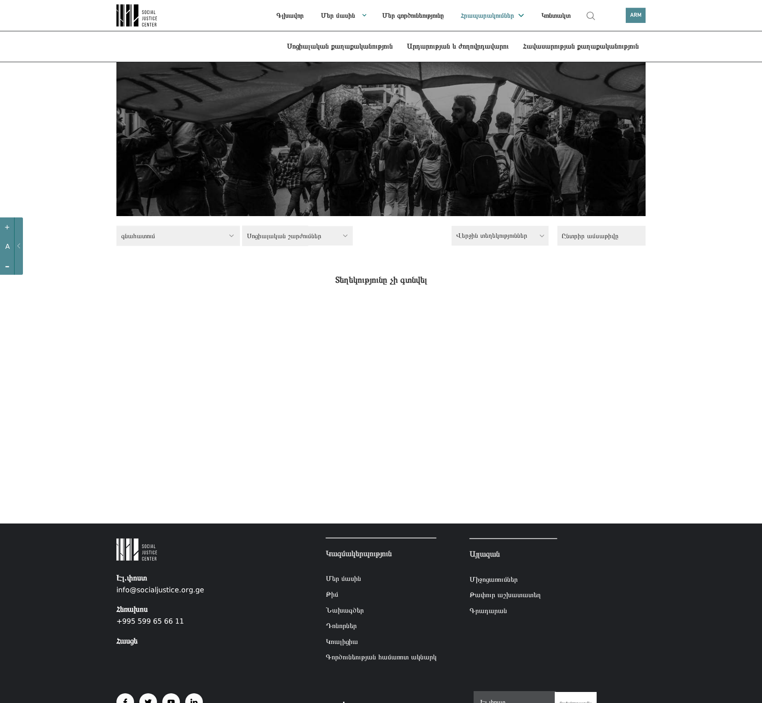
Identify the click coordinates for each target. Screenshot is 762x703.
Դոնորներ (341, 625)
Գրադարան (488, 610)
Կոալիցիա (342, 641)
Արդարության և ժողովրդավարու (458, 46)
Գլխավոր (290, 15)
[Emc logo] (147, 15)
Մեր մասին (338, 15)
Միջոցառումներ (494, 579)
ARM (636, 15)
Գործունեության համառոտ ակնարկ (381, 657)
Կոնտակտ (556, 15)
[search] (591, 15)
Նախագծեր (345, 610)
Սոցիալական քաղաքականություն (340, 46)
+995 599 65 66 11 (150, 621)
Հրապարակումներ (487, 15)
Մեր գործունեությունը (413, 15)
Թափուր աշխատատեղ (505, 595)
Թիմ (332, 594)
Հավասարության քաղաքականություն (581, 46)
